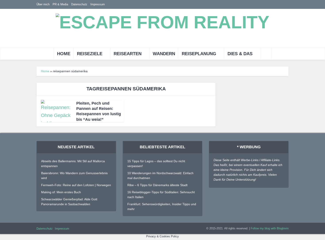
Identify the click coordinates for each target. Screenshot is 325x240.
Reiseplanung (199, 53)
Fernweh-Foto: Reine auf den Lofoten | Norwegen (76, 185)
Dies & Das (240, 53)
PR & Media (60, 4)
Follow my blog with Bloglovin (270, 228)
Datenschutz (79, 4)
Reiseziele (89, 53)
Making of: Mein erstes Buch (61, 192)
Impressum (97, 4)
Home (63, 53)
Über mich (43, 4)
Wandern (164, 53)
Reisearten (127, 53)
